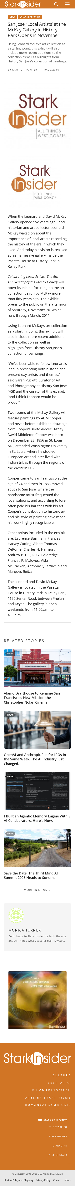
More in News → (37, 890)
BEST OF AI (59, 1082)
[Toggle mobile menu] (67, 4)
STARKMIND (60, 1145)
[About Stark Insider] (37, 1000)
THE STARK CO (58, 1127)
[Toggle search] (56, 4)
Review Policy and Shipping (18, 1180)
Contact (57, 1180)
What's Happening (30, 17)
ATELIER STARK (58, 1155)
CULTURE (62, 1075)
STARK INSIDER (58, 1136)
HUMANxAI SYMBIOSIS (48, 1105)
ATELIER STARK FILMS (48, 1097)
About (67, 1180)
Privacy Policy (43, 1180)
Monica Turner (24, 69)
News (12, 17)
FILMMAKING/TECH (51, 1090)
